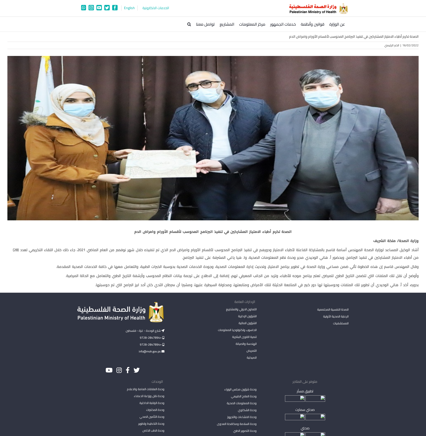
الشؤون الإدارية (247, 316)
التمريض (251, 350)
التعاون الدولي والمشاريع (241, 309)
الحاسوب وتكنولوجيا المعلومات (237, 330)
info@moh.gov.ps (150, 351)
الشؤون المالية (247, 323)
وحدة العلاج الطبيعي (243, 396)
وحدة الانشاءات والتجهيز (241, 417)
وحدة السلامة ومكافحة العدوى (236, 424)
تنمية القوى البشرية (244, 337)
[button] (189, 24)
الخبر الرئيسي (391, 45)
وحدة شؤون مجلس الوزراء (240, 389)
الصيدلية (251, 357)
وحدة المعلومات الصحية (241, 403)
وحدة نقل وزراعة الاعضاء (149, 396)
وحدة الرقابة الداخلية (152, 403)
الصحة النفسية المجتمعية (333, 309)
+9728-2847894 (151, 337)
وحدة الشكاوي (247, 410)
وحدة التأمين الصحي (152, 416)
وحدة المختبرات (155, 410)
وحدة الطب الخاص (153, 430)
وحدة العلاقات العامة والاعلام (145, 389)
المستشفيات (341, 323)
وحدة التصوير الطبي (244, 431)
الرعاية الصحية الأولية (336, 316)
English (129, 8)
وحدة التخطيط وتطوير (151, 423)
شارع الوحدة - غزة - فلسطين (143, 330)
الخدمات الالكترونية (155, 8)
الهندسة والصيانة (246, 344)
